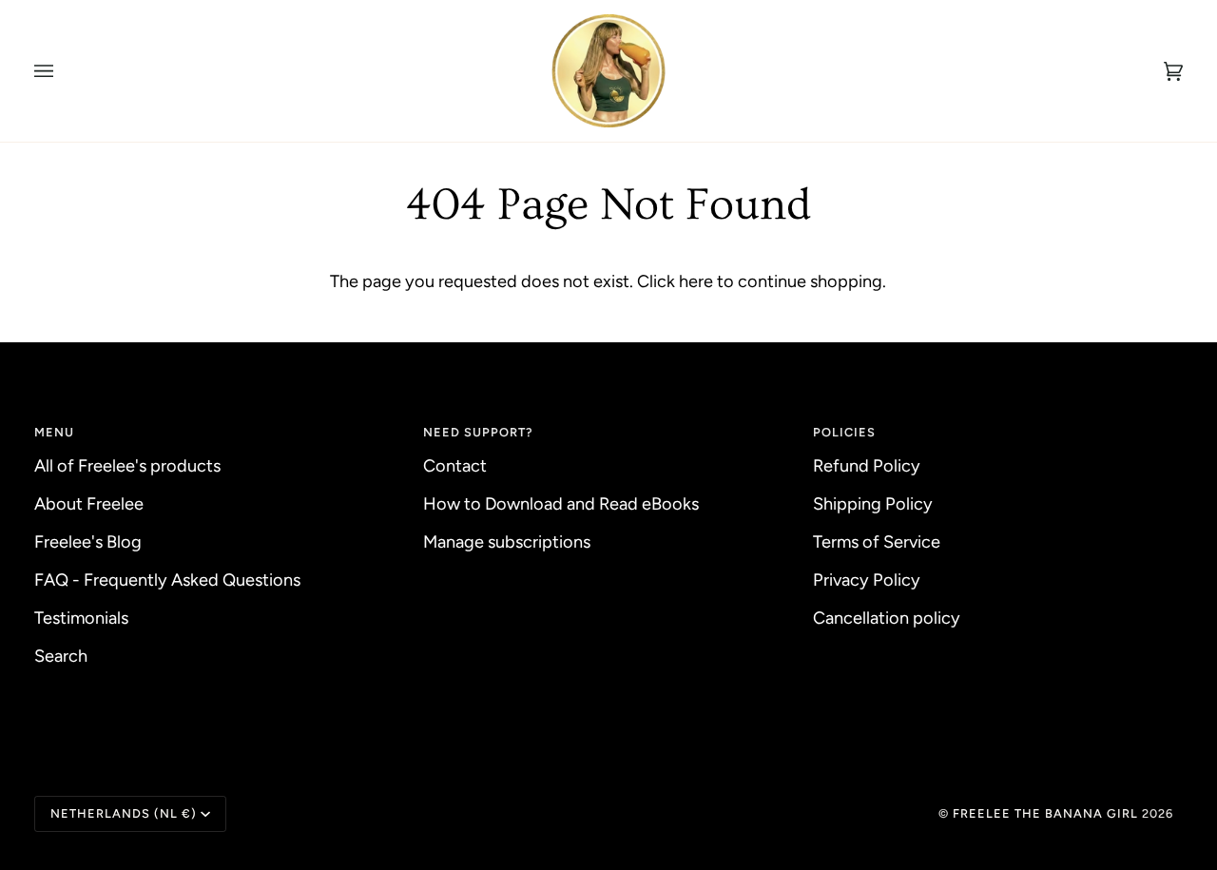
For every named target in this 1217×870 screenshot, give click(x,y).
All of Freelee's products (127, 465)
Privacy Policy (866, 580)
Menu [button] (54, 432)
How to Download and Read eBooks (561, 503)
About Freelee (89, 503)
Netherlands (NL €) (123, 813)
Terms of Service (876, 542)
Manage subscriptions (506, 542)
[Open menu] (62, 71)
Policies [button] (844, 432)
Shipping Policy (873, 503)
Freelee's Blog (88, 542)
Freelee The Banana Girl (1047, 813)
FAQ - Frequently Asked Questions (167, 580)
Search (60, 656)
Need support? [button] (477, 432)
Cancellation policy (886, 618)
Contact (455, 465)
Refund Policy (866, 465)
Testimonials (81, 618)
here (696, 281)
